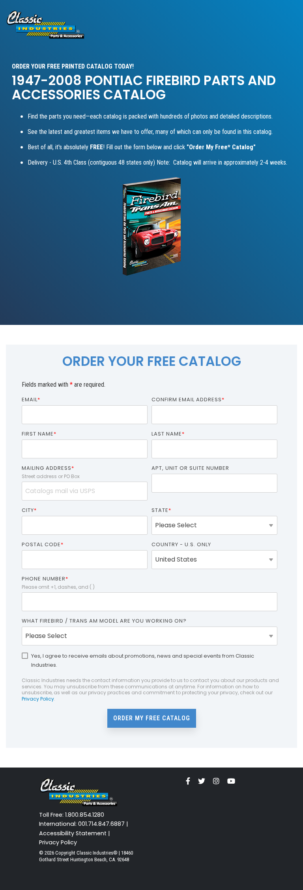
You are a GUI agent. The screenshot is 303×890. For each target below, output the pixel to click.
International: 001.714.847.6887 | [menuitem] (83, 824)
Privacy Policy (38, 698)
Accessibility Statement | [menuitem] (74, 833)
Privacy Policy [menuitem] (58, 842)
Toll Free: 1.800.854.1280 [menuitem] (71, 815)
